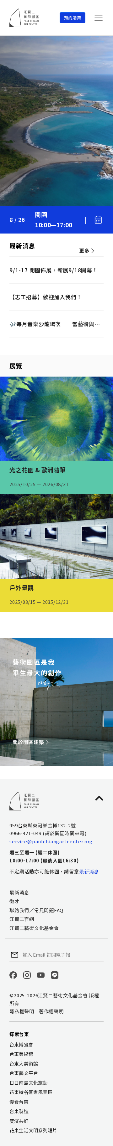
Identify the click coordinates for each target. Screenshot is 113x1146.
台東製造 (19, 1111)
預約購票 (72, 18)
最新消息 (89, 871)
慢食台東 (19, 1101)
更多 (84, 250)
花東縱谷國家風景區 (30, 1092)
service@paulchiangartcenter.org (51, 841)
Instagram (27, 975)
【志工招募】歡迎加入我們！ (45, 297)
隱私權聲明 (21, 1011)
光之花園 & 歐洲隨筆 (37, 469)
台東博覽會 (21, 1044)
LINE (54, 975)
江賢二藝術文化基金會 (34, 928)
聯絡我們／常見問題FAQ (36, 910)
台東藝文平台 (23, 1073)
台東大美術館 (23, 1063)
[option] (56, 121)
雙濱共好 (19, 1121)
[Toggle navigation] (99, 18)
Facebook (13, 975)
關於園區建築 (28, 742)
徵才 (14, 901)
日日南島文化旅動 (28, 1082)
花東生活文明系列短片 (33, 1130)
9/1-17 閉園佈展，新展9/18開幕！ (53, 270)
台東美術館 (21, 1054)
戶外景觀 (21, 587)
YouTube (41, 975)
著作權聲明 (51, 1011)
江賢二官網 (21, 919)
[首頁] (24, 18)
